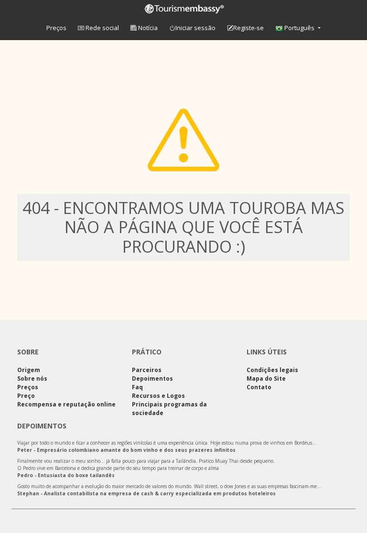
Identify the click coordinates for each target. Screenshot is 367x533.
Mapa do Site (266, 378)
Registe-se (248, 27)
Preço (26, 396)
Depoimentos (152, 378)
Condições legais (272, 370)
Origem (28, 370)
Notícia (147, 27)
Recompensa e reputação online (66, 404)
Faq (137, 387)
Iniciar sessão (195, 27)
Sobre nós (32, 378)
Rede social (101, 27)
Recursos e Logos (158, 396)
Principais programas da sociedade (169, 408)
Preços (56, 27)
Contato (259, 387)
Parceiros (147, 370)
